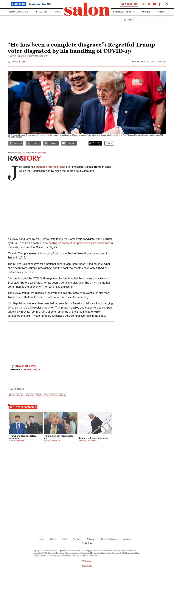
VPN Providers (87, 561)
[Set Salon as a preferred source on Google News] (95, 143)
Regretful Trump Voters (55, 395)
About (53, 539)
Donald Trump (16, 395)
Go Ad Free (87, 543)
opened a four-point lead (50, 167)
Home (40, 539)
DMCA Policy (87, 566)
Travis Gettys (17, 62)
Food (58, 12)
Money (146, 12)
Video (161, 12)
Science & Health (123, 12)
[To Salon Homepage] (87, 9)
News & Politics (18, 12)
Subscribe (18, 4)
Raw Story (41, 153)
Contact (76, 539)
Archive (127, 539)
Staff (64, 539)
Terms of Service (109, 539)
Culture (41, 12)
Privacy (90, 539)
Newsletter (129, 4)
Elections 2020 (33, 395)
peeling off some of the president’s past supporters (79, 243)
